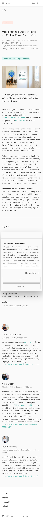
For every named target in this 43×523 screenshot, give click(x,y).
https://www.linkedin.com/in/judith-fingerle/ (20, 476)
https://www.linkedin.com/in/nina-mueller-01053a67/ (19, 425)
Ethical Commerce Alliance (13, 118)
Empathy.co (20, 120)
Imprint (5, 498)
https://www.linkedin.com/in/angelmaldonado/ (21, 364)
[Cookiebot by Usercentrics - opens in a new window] (30, 235)
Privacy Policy (7, 502)
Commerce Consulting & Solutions (16, 59)
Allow (21, 280)
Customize (20, 286)
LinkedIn (5, 506)
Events (6, 10)
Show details (30, 273)
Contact (5, 493)
